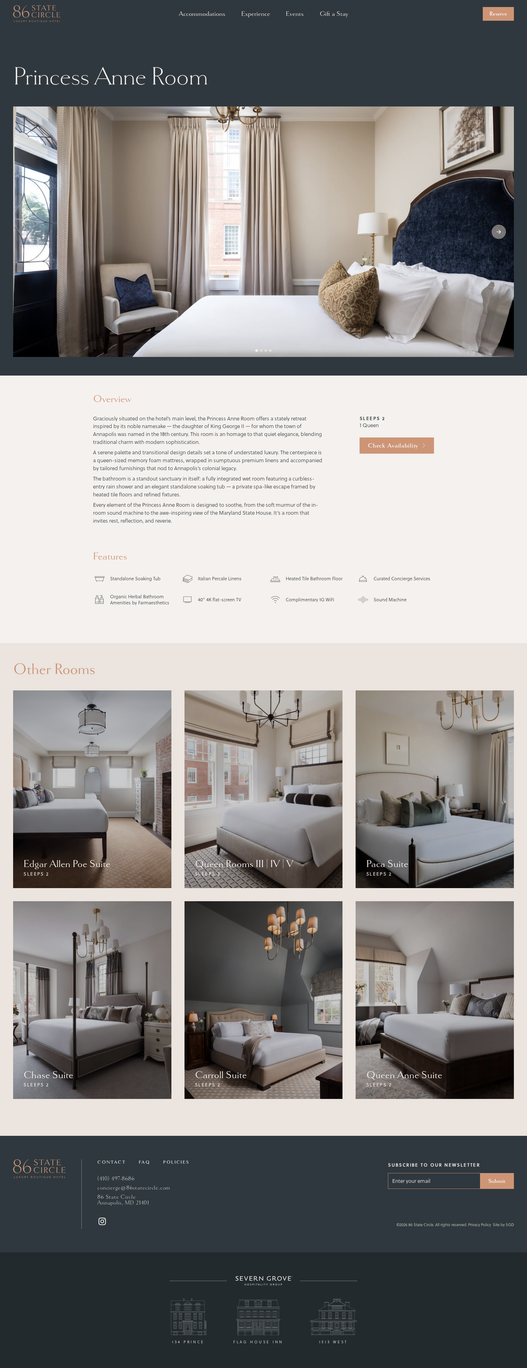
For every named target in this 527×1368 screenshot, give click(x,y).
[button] (499, 232)
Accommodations (202, 14)
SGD (510, 1224)
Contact (111, 1162)
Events (295, 14)
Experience (255, 14)
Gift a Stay (334, 14)
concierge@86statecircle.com (133, 1188)
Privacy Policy (479, 1224)
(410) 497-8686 (116, 1179)
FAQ (144, 1162)
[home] (36, 13)
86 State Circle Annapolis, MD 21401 (123, 1200)
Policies (176, 1162)
